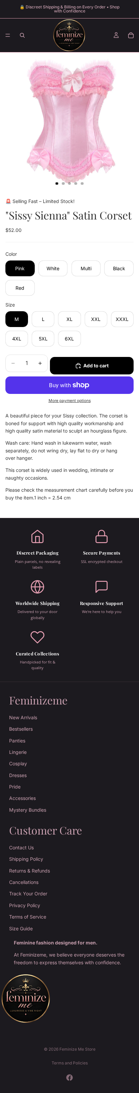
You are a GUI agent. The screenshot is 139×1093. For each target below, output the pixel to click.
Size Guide (21, 928)
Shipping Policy (26, 859)
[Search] (22, 35)
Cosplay (18, 763)
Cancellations (23, 882)
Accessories (22, 798)
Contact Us (21, 847)
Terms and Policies (70, 1062)
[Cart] (130, 35)
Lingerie (18, 752)
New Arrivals (23, 717)
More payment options (70, 400)
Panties (17, 740)
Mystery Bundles (27, 810)
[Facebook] (69, 1078)
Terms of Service (27, 917)
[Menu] (8, 35)
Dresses (18, 775)
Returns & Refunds (29, 871)
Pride (15, 787)
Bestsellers (21, 729)
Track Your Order (28, 893)
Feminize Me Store (77, 1049)
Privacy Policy (24, 905)
